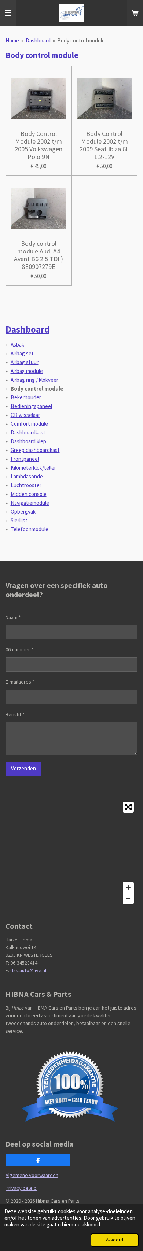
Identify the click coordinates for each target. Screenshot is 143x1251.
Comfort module (29, 423)
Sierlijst (19, 520)
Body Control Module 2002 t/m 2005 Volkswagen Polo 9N (38, 145)
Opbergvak (23, 511)
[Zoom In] (128, 887)
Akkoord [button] (114, 1240)
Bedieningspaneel (31, 406)
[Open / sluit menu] (8, 13)
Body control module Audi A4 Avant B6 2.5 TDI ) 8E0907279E (38, 255)
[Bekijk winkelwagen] (135, 13)
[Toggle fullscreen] (128, 807)
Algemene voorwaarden (32, 1175)
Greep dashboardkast (35, 450)
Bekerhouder (26, 397)
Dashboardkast (28, 432)
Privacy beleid (21, 1188)
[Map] (72, 853)
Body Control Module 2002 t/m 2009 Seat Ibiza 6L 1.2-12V (104, 145)
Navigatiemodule (30, 502)
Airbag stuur (24, 362)
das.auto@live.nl (28, 970)
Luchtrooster (26, 485)
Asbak (17, 344)
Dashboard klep (28, 441)
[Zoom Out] (128, 898)
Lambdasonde (27, 476)
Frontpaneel (25, 458)
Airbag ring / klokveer (34, 379)
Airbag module (27, 370)
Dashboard (38, 40)
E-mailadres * (20, 681)
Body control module (81, 40)
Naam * (13, 617)
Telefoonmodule (29, 529)
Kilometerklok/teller (33, 467)
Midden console (29, 494)
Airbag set (22, 353)
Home (12, 40)
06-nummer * (19, 649)
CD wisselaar (25, 414)
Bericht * (15, 714)
